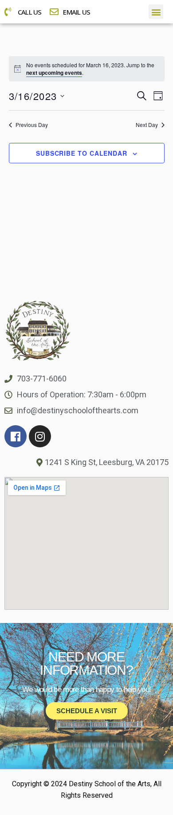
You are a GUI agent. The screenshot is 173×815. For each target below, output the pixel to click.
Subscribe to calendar (81, 153)
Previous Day (32, 124)
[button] (156, 11)
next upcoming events (54, 73)
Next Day (147, 124)
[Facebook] (15, 436)
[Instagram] (40, 436)
